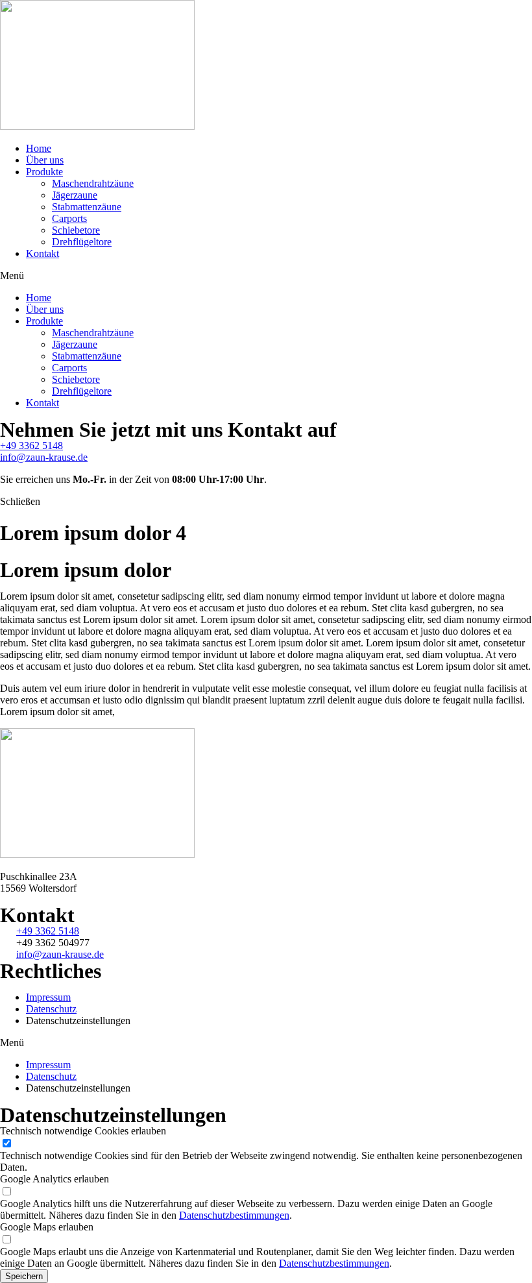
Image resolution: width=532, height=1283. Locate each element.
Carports (69, 218)
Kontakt (42, 253)
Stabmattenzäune (86, 206)
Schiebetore (76, 230)
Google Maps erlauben (46, 1226)
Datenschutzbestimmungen (234, 1215)
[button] (266, 276)
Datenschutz (51, 1008)
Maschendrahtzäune (93, 183)
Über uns (45, 159)
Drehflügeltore (82, 241)
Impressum (48, 997)
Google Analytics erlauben (54, 1178)
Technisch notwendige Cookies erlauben (83, 1130)
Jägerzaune (74, 195)
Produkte (44, 171)
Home (38, 148)
